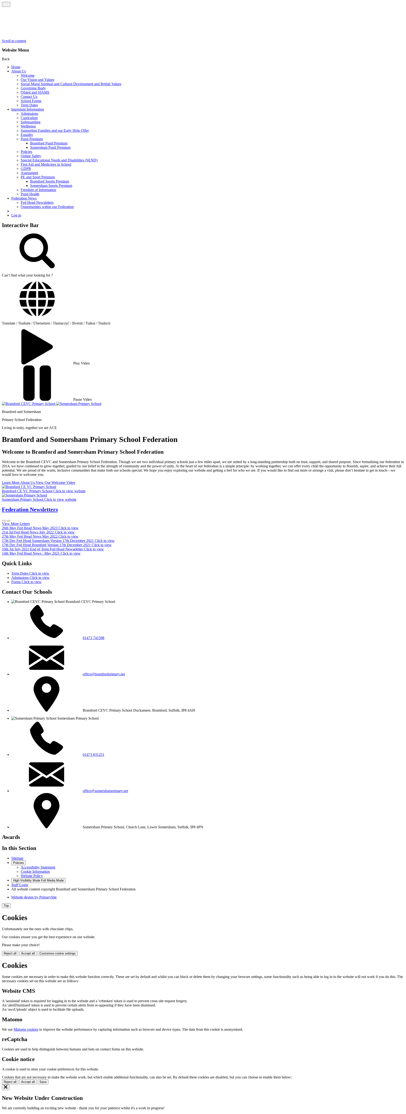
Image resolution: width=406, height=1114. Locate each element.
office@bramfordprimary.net (104, 674)
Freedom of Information (38, 190)
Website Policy (32, 876)
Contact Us (29, 97)
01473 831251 (93, 755)
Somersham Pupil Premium (50, 147)
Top (6, 905)
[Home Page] (29, 404)
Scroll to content (14, 41)
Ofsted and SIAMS (35, 92)
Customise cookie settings (57, 953)
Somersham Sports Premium (51, 186)
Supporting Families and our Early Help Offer (55, 130)
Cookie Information (35, 872)
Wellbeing (28, 126)
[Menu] (6, 4)
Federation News (24, 198)
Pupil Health (30, 194)
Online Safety (31, 156)
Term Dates (29, 105)
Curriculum (29, 118)
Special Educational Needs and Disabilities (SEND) (59, 160)
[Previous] (4, 520)
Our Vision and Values (37, 80)
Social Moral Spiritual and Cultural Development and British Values (71, 84)
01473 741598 (93, 638)
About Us (18, 71)
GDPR (26, 169)
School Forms (31, 101)
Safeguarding (30, 122)
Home (15, 67)
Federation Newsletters (30, 509)
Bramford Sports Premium (49, 181)
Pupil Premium (32, 139)
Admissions (29, 114)
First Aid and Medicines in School (46, 164)
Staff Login (19, 885)
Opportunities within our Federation (47, 207)
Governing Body (33, 88)
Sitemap (17, 858)
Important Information (27, 109)
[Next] (8, 520)
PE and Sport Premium (38, 177)
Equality (27, 135)
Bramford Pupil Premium (48, 143)
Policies (26, 152)
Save (43, 1082)
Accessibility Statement (38, 867)
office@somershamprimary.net (105, 791)
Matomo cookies (26, 1029)
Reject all (10, 953)
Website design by (34, 897)
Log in (16, 215)
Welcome (28, 75)
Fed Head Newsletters (37, 202)
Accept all (28, 953)
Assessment (29, 173)
